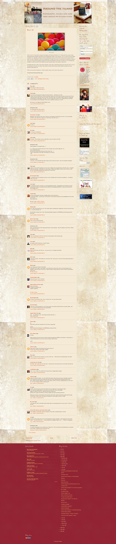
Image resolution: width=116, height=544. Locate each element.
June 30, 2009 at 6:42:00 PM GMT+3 (37, 342)
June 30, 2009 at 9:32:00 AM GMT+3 (37, 253)
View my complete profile (84, 85)
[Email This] (27, 78)
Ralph (31, 166)
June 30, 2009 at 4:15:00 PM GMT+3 (37, 301)
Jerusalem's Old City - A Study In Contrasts (69, 513)
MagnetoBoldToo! (30, 455)
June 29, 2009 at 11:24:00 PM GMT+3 (37, 133)
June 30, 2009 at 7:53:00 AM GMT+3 (37, 237)
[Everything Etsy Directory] (85, 176)
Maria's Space (33, 218)
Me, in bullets (63, 489)
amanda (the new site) (34, 362)
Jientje (31, 93)
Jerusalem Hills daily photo (32, 478)
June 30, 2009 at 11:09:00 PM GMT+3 (37, 372)
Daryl (31, 355)
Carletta (31, 193)
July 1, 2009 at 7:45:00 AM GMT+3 (37, 406)
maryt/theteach (33, 369)
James (31, 137)
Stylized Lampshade (65, 508)
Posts (82, 126)
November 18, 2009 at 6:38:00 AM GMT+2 (38, 430)
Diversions (63, 480)
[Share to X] (30, 78)
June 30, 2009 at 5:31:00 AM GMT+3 (37, 222)
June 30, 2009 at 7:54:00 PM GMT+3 (37, 358)
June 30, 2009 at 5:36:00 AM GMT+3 (37, 230)
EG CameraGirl (33, 175)
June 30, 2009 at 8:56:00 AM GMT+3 (37, 244)
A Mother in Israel (30, 472)
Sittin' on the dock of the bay (66, 495)
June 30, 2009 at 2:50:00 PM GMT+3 (37, 280)
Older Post (74, 438)
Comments (83, 129)
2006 (61, 531)
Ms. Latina (32, 401)
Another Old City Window (66, 511)
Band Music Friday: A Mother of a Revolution (35, 463)
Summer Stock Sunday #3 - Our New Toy (69, 498)
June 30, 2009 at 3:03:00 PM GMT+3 (37, 293)
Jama (31, 234)
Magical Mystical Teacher (35, 284)
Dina (31, 130)
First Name (82, 48)
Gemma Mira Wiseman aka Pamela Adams (39, 410)
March (62, 521)
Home (51, 438)
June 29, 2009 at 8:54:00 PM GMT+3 (37, 103)
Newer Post (29, 438)
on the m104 (29, 469)
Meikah (31, 206)
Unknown (32, 346)
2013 (61, 449)
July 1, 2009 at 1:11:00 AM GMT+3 (37, 383)
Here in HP (29, 459)
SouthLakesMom (33, 277)
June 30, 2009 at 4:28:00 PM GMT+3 (37, 309)
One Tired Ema (30, 475)
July (62, 467)
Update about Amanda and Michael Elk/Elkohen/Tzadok (37, 473)
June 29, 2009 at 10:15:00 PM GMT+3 (37, 119)
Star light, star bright (65, 504)
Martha (31, 265)
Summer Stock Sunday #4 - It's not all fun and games (71, 487)
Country (81, 51)
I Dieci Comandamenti (31, 479)
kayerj (31, 123)
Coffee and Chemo (31, 465)
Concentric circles (64, 474)
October (63, 461)
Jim (31, 387)
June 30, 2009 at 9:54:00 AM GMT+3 (37, 261)
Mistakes (63, 500)
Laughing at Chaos (31, 462)
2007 (61, 529)
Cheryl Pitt (32, 304)
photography (40, 78)
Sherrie (31, 321)
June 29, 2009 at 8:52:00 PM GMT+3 (37, 89)
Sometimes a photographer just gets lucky (69, 470)
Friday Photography (30, 450)
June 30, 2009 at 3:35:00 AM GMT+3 (37, 215)
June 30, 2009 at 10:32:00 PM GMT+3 (37, 365)
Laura (31, 241)
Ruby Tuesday (46, 78)
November (63, 460)
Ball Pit (30, 30)
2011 (61, 452)
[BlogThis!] (29, 78)
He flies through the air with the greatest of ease (70, 483)
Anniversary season (30, 476)
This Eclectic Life (33, 114)
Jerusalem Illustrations (31, 460)
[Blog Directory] (28, 538)
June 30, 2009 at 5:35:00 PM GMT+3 (37, 329)
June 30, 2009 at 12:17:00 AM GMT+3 (37, 155)
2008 (61, 527)
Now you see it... (64, 502)
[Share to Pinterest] (33, 78)
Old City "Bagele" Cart (65, 493)
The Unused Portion (31, 452)
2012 (61, 451)
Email (81, 46)
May (62, 517)
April (62, 519)
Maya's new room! (64, 482)
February (63, 523)
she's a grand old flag (31, 470)
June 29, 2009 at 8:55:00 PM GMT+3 (37, 111)
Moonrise (63, 478)
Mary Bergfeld (33, 297)
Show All (55, 481)
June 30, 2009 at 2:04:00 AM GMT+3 (37, 180)
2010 (61, 454)
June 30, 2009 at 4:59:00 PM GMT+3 (37, 317)
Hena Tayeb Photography (32, 449)
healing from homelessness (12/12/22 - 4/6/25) (35, 453)
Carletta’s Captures (40, 201)
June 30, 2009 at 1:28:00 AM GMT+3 (37, 171)
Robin (89, 67)
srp (31, 417)
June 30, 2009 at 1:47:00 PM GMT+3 (37, 273)
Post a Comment (32, 432)
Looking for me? (64, 485)
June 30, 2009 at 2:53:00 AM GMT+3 (37, 189)
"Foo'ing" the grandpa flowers (66, 496)
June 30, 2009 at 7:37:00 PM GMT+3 (37, 351)
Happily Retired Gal (34, 313)
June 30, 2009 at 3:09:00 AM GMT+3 (37, 203)
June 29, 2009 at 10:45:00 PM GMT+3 (37, 126)
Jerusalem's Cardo (64, 491)
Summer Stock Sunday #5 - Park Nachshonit (70, 476)
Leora (31, 184)
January (63, 525)
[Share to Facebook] (31, 78)
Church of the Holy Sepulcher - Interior (68, 515)
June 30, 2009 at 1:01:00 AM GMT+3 (37, 162)
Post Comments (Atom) (35, 440)
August (62, 465)
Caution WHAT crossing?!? (66, 506)
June (62, 469)
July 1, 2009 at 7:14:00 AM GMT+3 (37, 397)
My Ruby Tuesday (33, 271)
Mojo (31, 86)
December (63, 458)
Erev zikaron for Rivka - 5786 (32, 466)
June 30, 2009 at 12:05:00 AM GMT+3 (37, 140)
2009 (61, 456)
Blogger (60, 541)
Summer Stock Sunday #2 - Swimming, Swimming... (71, 509)
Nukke (31, 257)
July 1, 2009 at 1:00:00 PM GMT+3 (37, 413)
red (33, 55)
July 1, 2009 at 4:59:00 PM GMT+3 (37, 421)
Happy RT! (32, 251)
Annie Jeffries (33, 333)
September (63, 463)
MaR (31, 248)
